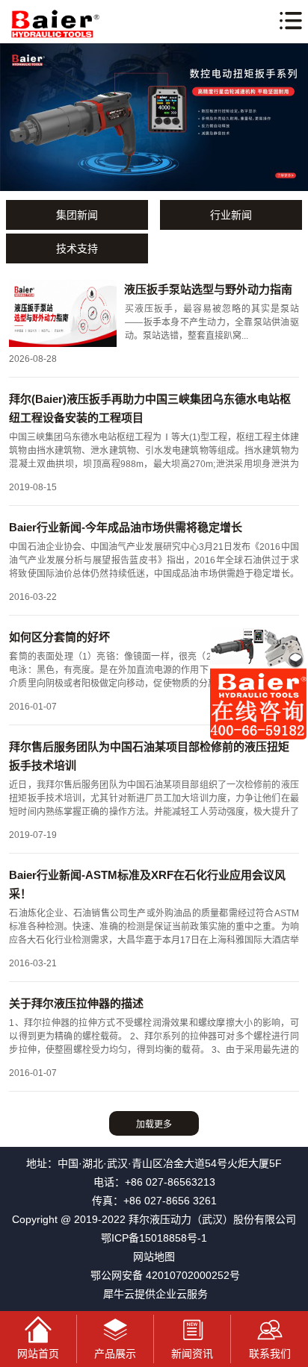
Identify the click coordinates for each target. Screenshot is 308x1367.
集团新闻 (77, 215)
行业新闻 (231, 215)
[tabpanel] (154, 117)
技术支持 (77, 248)
